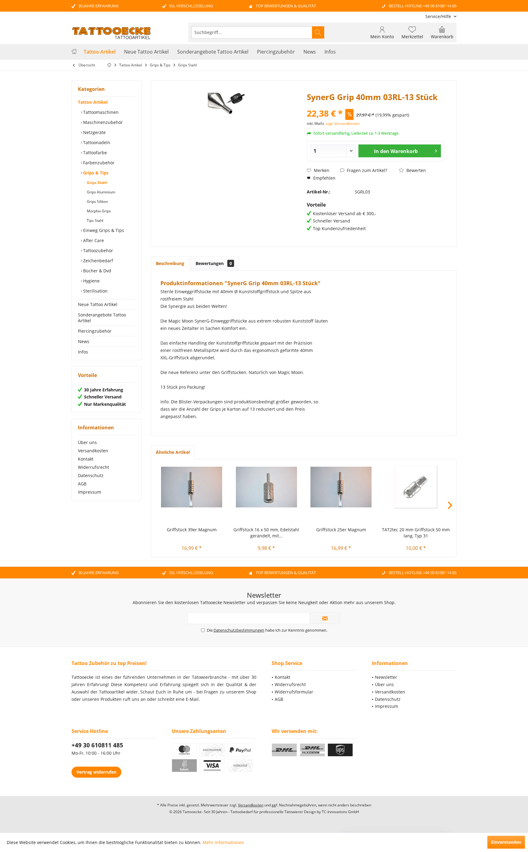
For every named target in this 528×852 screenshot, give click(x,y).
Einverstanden (506, 842)
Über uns (87, 442)
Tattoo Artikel (93, 102)
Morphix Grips (98, 211)
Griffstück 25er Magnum (341, 529)
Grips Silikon (97, 201)
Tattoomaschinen (100, 112)
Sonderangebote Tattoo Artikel (102, 317)
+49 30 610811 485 (97, 745)
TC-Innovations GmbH (340, 811)
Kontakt (86, 459)
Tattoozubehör (97, 250)
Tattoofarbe (94, 152)
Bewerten (415, 170)
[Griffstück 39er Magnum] (191, 486)
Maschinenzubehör (102, 122)
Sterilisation (95, 291)
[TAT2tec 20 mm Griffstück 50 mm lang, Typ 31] (416, 486)
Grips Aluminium (100, 192)
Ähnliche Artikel (173, 452)
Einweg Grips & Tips (103, 230)
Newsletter (386, 677)
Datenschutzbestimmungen (239, 630)
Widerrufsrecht (93, 467)
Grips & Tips (95, 173)
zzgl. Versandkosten (343, 123)
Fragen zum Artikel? (366, 170)
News (83, 341)
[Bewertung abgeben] (375, 105)
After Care (93, 240)
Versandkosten (93, 451)
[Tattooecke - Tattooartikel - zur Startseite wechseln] (111, 33)
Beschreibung (170, 263)
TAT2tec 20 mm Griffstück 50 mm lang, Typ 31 (416, 533)
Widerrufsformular (294, 692)
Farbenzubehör (98, 163)
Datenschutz (91, 475)
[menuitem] (439, 16)
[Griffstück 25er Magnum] (341, 486)
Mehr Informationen (223, 842)
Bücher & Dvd (96, 271)
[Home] (74, 52)
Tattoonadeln (96, 142)
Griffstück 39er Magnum (192, 529)
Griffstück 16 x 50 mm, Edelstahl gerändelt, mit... (266, 533)
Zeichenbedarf (97, 260)
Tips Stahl (94, 220)
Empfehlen (324, 178)
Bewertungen (214, 263)
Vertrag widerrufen (96, 772)
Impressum (89, 492)
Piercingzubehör (95, 331)
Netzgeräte (94, 132)
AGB (82, 484)
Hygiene (91, 281)
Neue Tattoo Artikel (97, 304)
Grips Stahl (96, 182)
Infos (83, 352)
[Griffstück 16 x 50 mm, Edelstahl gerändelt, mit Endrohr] (266, 486)
